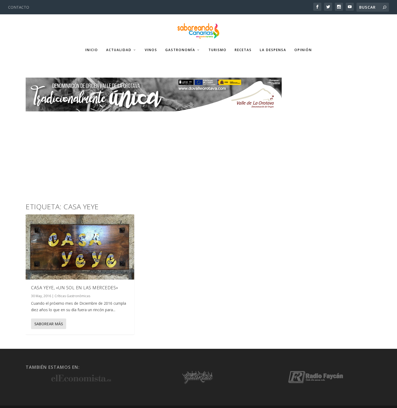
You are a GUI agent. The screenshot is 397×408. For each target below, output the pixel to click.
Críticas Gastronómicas (72, 296)
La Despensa (273, 50)
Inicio (91, 50)
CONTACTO (18, 7)
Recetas (243, 50)
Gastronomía (180, 50)
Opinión (303, 50)
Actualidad (119, 50)
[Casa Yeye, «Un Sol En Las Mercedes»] (80, 247)
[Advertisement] (198, 152)
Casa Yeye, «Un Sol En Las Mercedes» (74, 288)
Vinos (151, 50)
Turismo (217, 50)
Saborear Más (48, 323)
